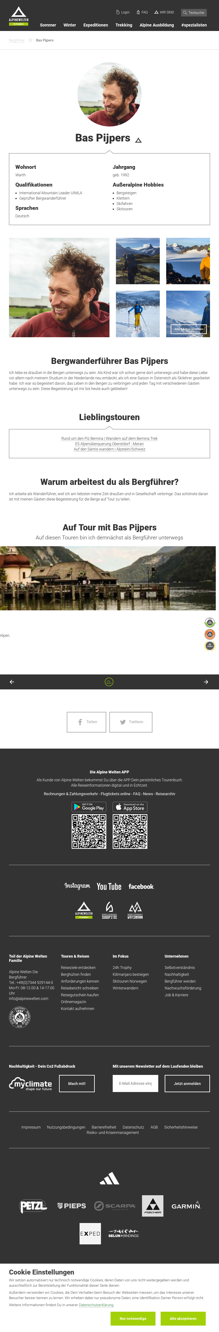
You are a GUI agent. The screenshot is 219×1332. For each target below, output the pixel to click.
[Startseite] (18, 16)
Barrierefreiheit (104, 1127)
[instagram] (77, 890)
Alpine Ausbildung (157, 25)
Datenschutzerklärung (96, 1305)
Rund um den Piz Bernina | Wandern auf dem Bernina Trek (109, 438)
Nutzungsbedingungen (66, 1127)
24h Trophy (122, 967)
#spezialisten (194, 25)
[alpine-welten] (83, 917)
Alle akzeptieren (183, 1318)
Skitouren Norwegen (130, 981)
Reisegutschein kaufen (80, 995)
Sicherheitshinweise (181, 1127)
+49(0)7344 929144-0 (34, 982)
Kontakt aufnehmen (77, 1008)
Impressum (31, 1127)
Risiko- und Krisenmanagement (113, 1132)
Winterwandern (125, 988)
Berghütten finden (76, 974)
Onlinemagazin (73, 1001)
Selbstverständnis (180, 967)
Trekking (123, 25)
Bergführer (17, 40)
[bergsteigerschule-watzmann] (135, 917)
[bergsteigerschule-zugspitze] (109, 917)
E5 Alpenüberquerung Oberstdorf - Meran (109, 444)
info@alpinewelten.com (28, 998)
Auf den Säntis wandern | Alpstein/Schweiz (109, 449)
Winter (70, 25)
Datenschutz (133, 1127)
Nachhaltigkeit (177, 974)
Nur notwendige (133, 1318)
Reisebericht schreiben (80, 988)
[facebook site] (141, 889)
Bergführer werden (180, 981)
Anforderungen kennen (80, 981)
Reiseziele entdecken (78, 967)
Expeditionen (95, 25)
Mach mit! (77, 1083)
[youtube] (109, 890)
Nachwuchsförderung (183, 988)
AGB (154, 1127)
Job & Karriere (176, 995)
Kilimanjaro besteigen (131, 974)
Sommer (48, 25)
